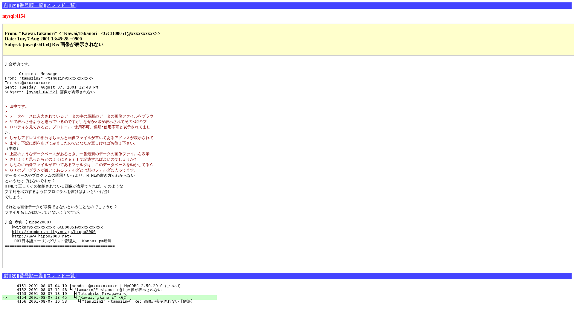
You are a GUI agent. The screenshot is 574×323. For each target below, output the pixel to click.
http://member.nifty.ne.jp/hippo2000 (54, 231)
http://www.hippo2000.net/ (42, 236)
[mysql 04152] (41, 92)
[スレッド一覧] (61, 5)
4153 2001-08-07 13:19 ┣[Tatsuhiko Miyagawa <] (113, 293)
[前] (6, 5)
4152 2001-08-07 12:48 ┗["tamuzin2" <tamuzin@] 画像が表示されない (110, 289)
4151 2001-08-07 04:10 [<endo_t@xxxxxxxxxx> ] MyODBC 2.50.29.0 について (113, 286)
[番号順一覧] (31, 5)
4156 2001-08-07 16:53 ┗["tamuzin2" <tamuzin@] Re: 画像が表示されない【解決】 (107, 301)
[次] (14, 5)
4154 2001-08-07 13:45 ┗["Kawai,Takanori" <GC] (113, 297)
